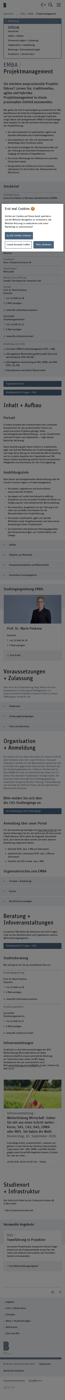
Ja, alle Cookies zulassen (19, 235)
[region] (32, 228)
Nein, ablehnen (43, 245)
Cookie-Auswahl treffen (18, 245)
